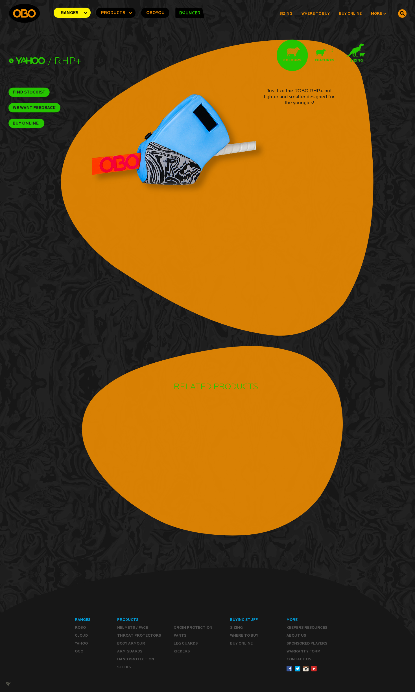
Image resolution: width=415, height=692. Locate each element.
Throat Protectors (139, 635)
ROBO (80, 627)
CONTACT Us (299, 659)
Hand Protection (135, 659)
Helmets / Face (132, 627)
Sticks (124, 667)
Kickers (182, 651)
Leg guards (186, 643)
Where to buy (244, 635)
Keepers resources (307, 627)
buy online (350, 13)
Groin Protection (193, 627)
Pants (180, 635)
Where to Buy (316, 13)
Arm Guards (129, 651)
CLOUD (81, 635)
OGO (79, 651)
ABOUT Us (296, 635)
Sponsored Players (307, 643)
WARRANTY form (303, 651)
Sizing (285, 13)
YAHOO (81, 643)
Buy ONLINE (241, 643)
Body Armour (131, 643)
